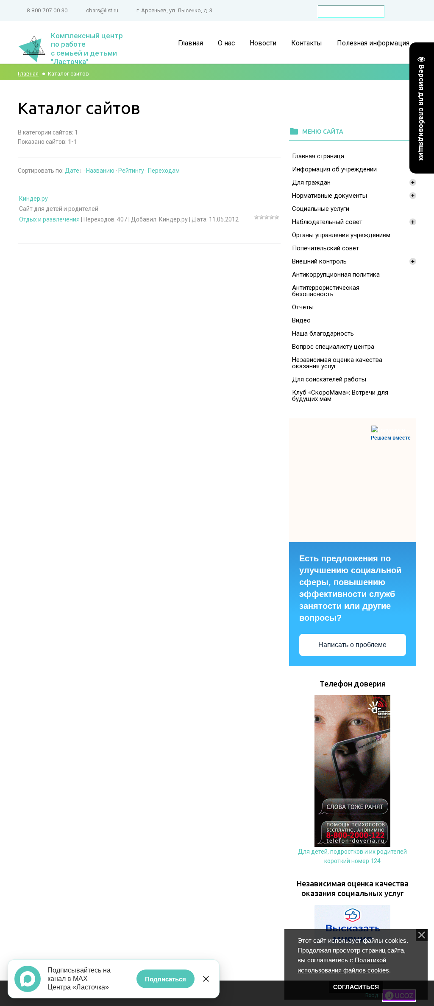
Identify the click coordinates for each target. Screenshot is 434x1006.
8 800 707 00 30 (47, 10)
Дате (72, 170)
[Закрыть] (206, 978)
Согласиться (356, 987)
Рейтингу (131, 170)
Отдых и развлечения (49, 219)
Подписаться (165, 979)
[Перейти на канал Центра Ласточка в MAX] (27, 979)
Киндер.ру (33, 198)
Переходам (164, 170)
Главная (28, 73)
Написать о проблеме (352, 644)
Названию (100, 170)
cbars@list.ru (102, 10)
